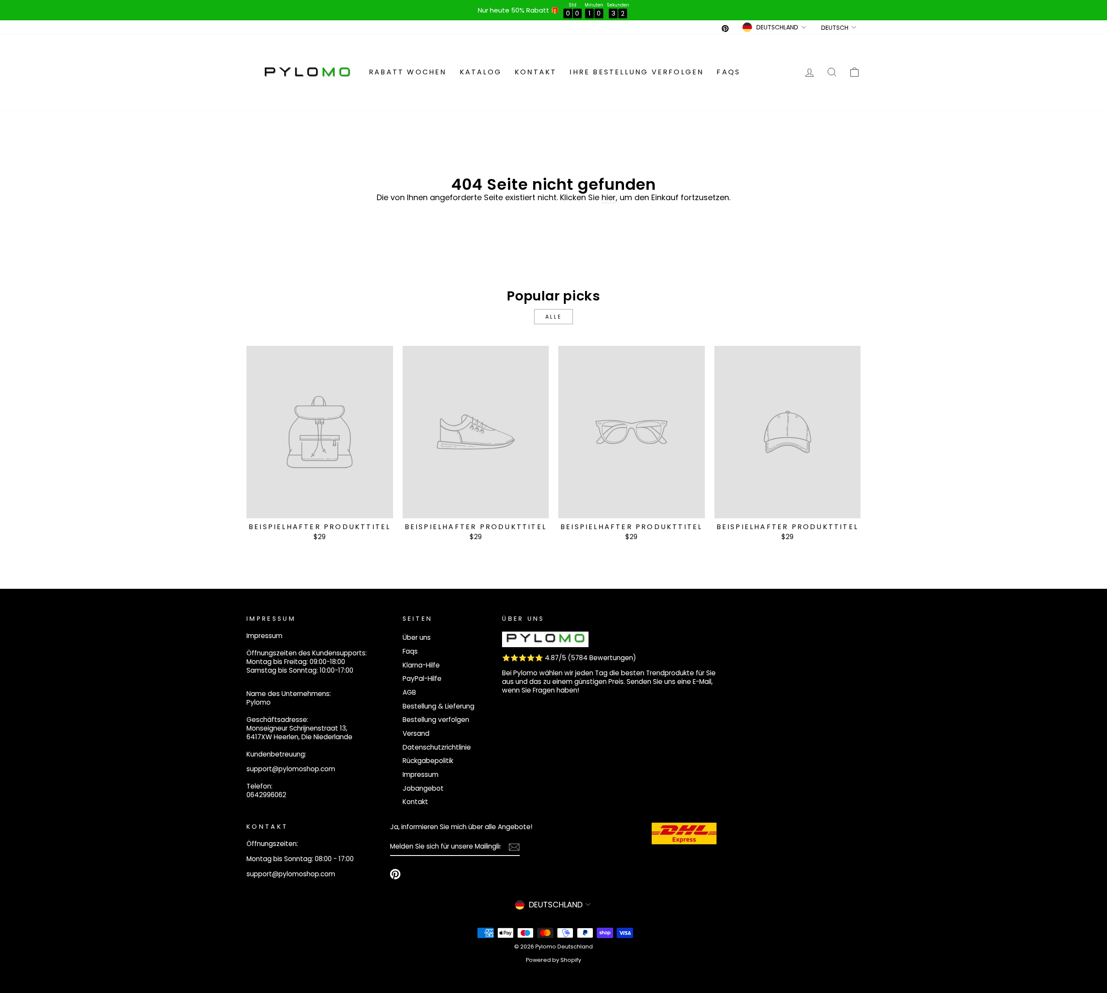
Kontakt (536, 72)
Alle (553, 316)
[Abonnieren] (514, 846)
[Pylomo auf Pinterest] (395, 874)
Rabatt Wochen (408, 72)
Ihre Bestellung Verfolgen (636, 72)
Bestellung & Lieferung (438, 706)
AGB (409, 692)
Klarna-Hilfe (421, 665)
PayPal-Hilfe (422, 678)
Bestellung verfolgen (436, 719)
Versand (416, 733)
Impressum (420, 774)
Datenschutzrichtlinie (437, 747)
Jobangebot (423, 788)
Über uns (417, 637)
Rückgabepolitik (428, 760)
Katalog (481, 72)
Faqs (728, 72)
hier (608, 197)
